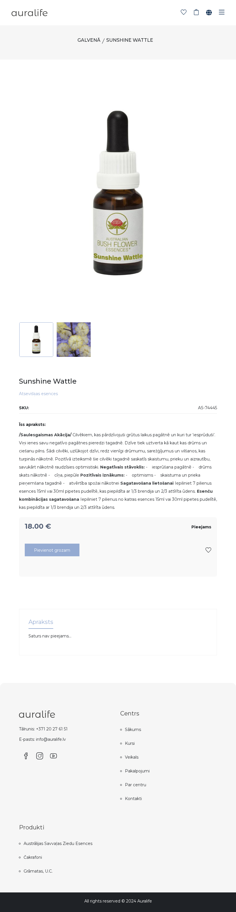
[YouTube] (53, 756)
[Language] (209, 12)
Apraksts (40, 621)
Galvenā (88, 40)
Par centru (135, 784)
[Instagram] (39, 756)
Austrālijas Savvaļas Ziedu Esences (58, 843)
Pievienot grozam (52, 550)
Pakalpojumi (137, 771)
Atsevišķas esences (38, 393)
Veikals (131, 757)
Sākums (133, 729)
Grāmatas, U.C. (38, 871)
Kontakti (133, 798)
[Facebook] (25, 756)
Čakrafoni (33, 857)
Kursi (130, 743)
